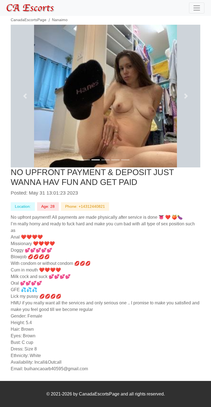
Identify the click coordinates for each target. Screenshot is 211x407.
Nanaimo (60, 20)
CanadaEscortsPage (28, 20)
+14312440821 (92, 206)
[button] (25, 96)
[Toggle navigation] (196, 7)
